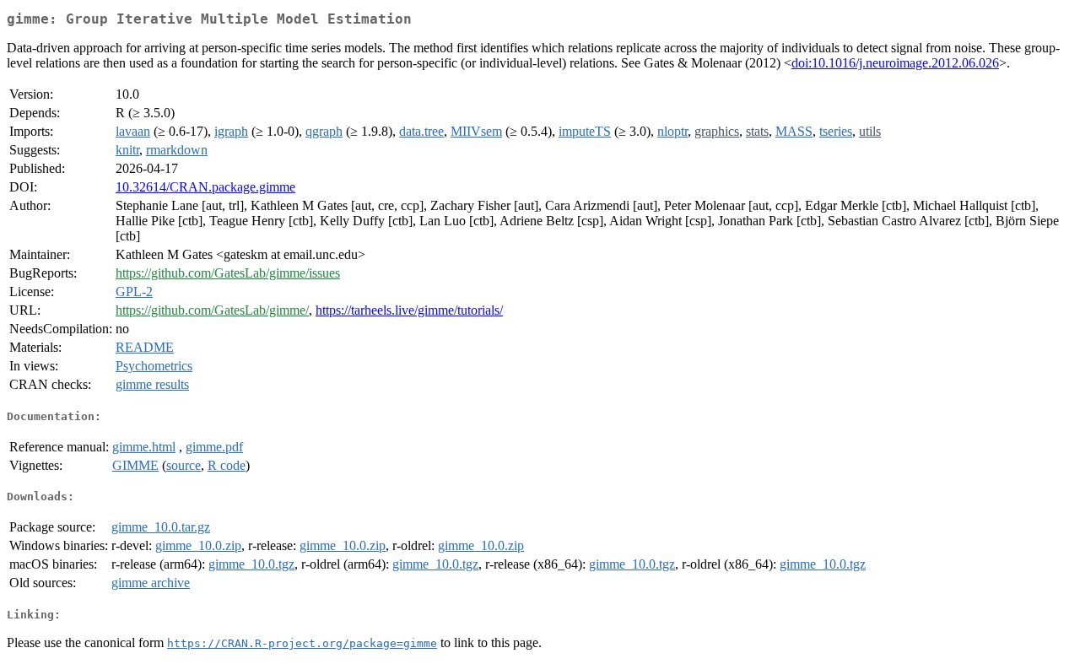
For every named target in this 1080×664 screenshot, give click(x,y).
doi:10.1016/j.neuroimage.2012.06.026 (895, 63)
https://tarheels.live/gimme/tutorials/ (409, 310)
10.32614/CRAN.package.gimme (205, 187)
